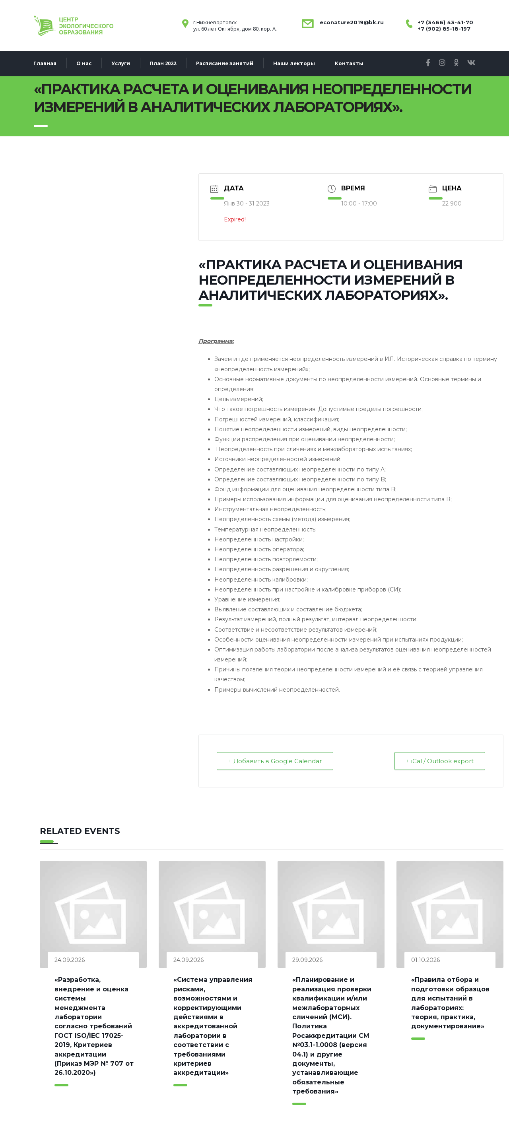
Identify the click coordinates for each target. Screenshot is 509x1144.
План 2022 (163, 63)
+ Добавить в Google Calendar (275, 761)
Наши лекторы (294, 63)
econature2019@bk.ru (351, 22)
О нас (83, 63)
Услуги (120, 63)
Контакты (349, 63)
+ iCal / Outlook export (440, 761)
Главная (44, 63)
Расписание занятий (224, 63)
